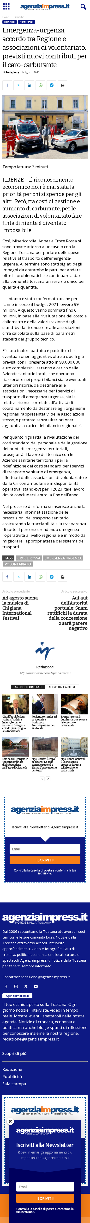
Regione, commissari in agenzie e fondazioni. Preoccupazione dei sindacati (44, 722)
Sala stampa (14, 1083)
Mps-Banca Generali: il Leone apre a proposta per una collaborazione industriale (73, 764)
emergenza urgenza (63, 558)
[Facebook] (7, 85)
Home (5, 17)
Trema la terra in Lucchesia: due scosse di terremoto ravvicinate (74, 721)
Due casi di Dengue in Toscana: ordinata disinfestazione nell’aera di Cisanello (15, 763)
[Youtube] (36, 986)
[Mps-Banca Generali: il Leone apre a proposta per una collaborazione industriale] (74, 747)
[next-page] (48, 778)
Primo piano (26, 22)
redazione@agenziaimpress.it (45, 976)
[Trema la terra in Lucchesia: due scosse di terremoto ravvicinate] (74, 704)
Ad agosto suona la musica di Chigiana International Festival (20, 608)
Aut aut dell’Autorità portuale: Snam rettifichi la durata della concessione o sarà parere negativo (68, 613)
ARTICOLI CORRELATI (28, 687)
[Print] (62, 85)
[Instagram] (17, 986)
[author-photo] (45, 650)
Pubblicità (12, 1076)
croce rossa (29, 558)
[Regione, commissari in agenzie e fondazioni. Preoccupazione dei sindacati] (45, 704)
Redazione (12, 72)
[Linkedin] (29, 85)
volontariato (18, 564)
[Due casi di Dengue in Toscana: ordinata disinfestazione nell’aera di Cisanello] (15, 747)
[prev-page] (42, 778)
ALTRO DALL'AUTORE (62, 687)
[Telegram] (51, 85)
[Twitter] (18, 85)
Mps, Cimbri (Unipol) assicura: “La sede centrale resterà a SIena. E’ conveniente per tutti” (44, 764)
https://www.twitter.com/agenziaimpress (45, 673)
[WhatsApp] (40, 85)
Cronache (9, 22)
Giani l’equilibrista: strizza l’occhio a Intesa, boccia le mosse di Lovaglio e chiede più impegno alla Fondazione (14, 724)
